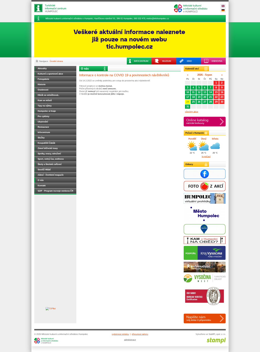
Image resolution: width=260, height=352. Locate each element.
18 (193, 97)
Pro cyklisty (43, 116)
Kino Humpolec (188, 61)
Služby (41, 137)
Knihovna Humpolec (213, 61)
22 (216, 97)
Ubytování (43, 122)
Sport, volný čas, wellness (51, 159)
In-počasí (206, 156)
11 (193, 92)
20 (204, 97)
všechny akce (191, 111)
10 (187, 92)
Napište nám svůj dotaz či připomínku (205, 318)
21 (210, 97)
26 (199, 101)
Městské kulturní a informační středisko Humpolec (190, 8)
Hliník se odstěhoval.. (48, 95)
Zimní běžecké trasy (48, 148)
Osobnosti (43, 90)
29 (216, 101)
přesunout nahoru (140, 334)
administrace (130, 340)
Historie (41, 84)
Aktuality (42, 68)
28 (210, 101)
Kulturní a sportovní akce (50, 74)
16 (222, 92)
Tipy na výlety (45, 106)
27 (204, 101)
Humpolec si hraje (47, 111)
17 (187, 97)
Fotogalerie (43, 79)
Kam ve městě (45, 100)
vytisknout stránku (120, 334)
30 (222, 101)
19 (199, 97)
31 (187, 106)
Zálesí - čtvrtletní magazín (51, 175)
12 (199, 92)
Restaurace (43, 127)
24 (187, 101)
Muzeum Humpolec (164, 61)
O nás (41, 180)
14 (210, 92)
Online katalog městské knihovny (205, 121)
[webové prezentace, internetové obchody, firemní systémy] (216, 343)
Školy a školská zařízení (49, 164)
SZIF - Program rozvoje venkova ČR (55, 191)
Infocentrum (44, 132)
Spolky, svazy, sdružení (49, 153)
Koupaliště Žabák (46, 143)
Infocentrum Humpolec (53, 8)
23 (222, 97)
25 (193, 101)
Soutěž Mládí (44, 169)
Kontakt (42, 185)
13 (204, 92)
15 (216, 92)
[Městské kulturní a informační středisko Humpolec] (46, 343)
